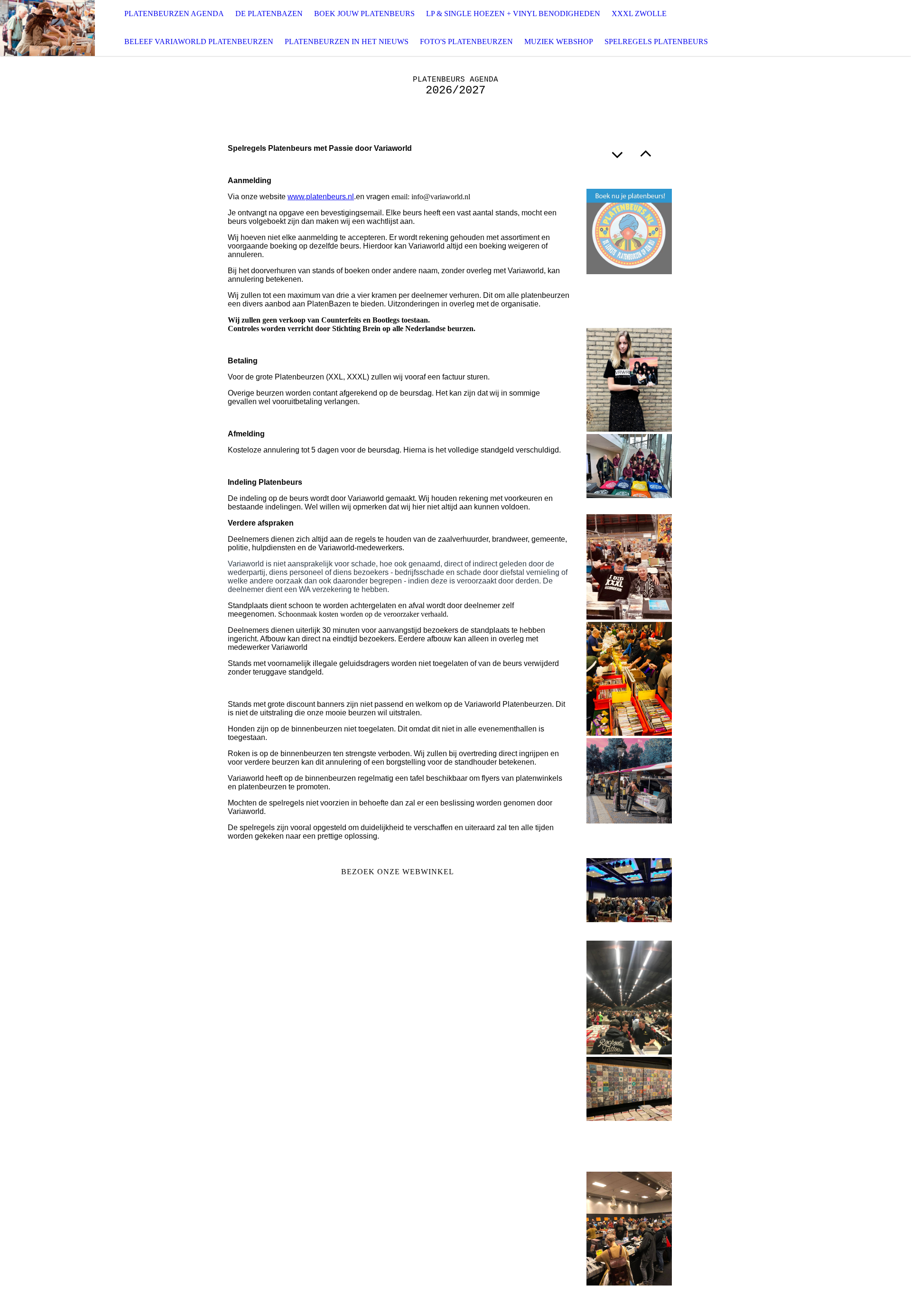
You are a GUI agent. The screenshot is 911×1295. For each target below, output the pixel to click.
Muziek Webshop (558, 41)
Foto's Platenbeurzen (466, 41)
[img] (47, 28)
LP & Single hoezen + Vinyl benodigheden (513, 13)
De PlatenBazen (269, 13)
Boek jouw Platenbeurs (364, 13)
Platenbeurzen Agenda (174, 13)
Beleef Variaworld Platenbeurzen (198, 41)
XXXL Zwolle (639, 13)
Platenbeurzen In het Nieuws (347, 41)
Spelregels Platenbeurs (656, 41)
